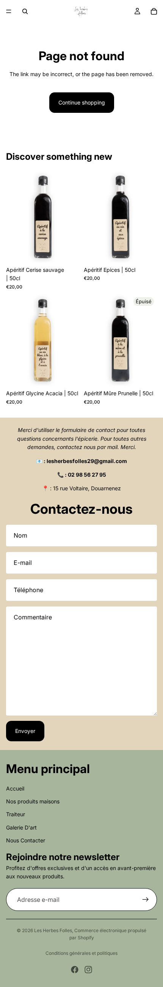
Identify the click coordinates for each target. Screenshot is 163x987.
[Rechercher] (25, 11)
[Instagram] (88, 969)
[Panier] (154, 11)
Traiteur (15, 814)
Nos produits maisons (33, 801)
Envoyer (25, 731)
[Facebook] (74, 969)
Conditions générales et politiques (81, 953)
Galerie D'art (21, 827)
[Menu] (8, 11)
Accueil (15, 788)
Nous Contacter (25, 840)
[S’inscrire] (146, 899)
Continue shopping (81, 102)
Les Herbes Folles (53, 930)
